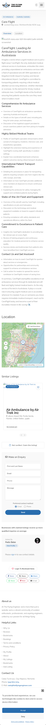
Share (11, 576)
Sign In (36, 5)
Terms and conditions (17, 722)
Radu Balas (10, 542)
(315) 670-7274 (13, 682)
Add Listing (7, 667)
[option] (23, 406)
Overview (7, 33)
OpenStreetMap (30, 365)
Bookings (7, 639)
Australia (20, 17)
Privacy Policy (29, 722)
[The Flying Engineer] (12, 5)
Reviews (6, 632)
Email (34, 581)
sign (13, 554)
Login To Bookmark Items (24, 569)
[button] (43, 690)
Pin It (23, 581)
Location (18, 33)
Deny (23, 716)
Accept (23, 710)
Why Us (6, 628)
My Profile (7, 652)
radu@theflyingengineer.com (20, 685)
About (5, 656)
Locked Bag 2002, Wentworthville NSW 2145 (22, 25)
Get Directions (35, 326)
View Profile (11, 546)
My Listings (7, 659)
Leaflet (20, 365)
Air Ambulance (8, 17)
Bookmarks (8, 635)
